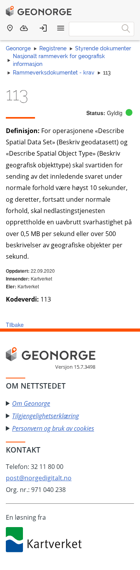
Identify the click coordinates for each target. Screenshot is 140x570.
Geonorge (18, 48)
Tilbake (15, 325)
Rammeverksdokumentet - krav (53, 72)
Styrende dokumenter (103, 48)
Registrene (52, 48)
